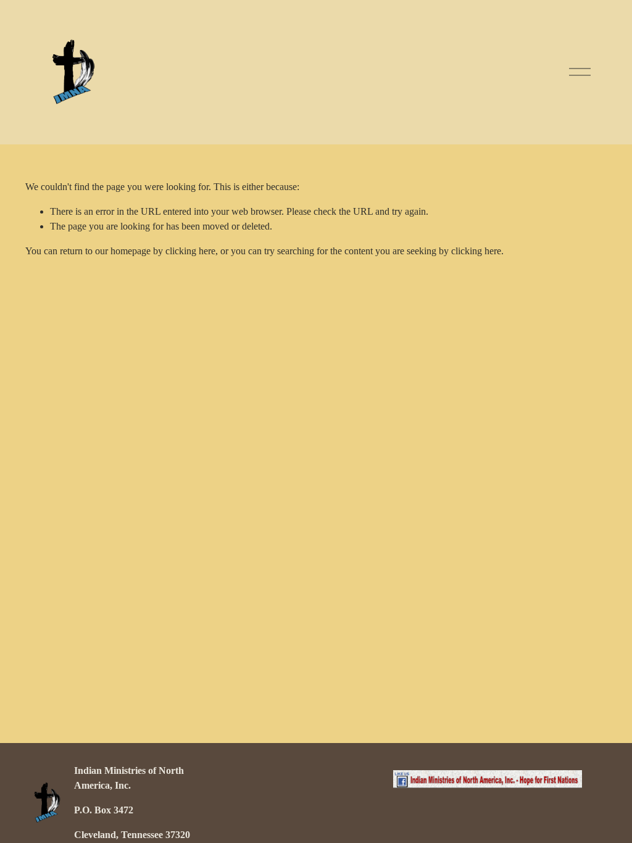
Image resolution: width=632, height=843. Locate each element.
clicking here (190, 251)
